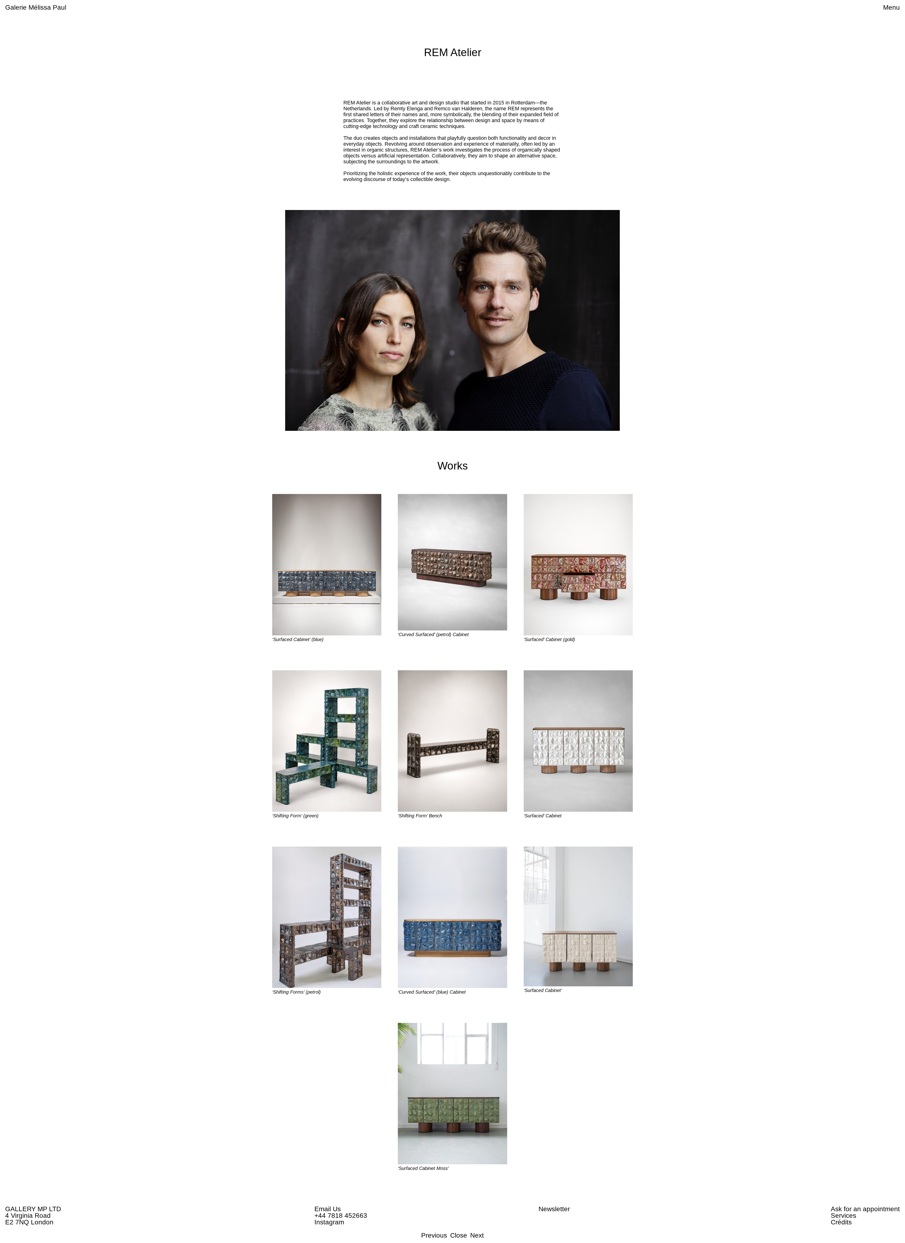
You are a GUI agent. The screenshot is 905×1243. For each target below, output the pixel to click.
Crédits (841, 1222)
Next (477, 1235)
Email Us (327, 1209)
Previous (434, 1235)
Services (843, 1215)
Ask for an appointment (865, 1209)
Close (458, 1235)
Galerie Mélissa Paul (35, 7)
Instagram (329, 1222)
